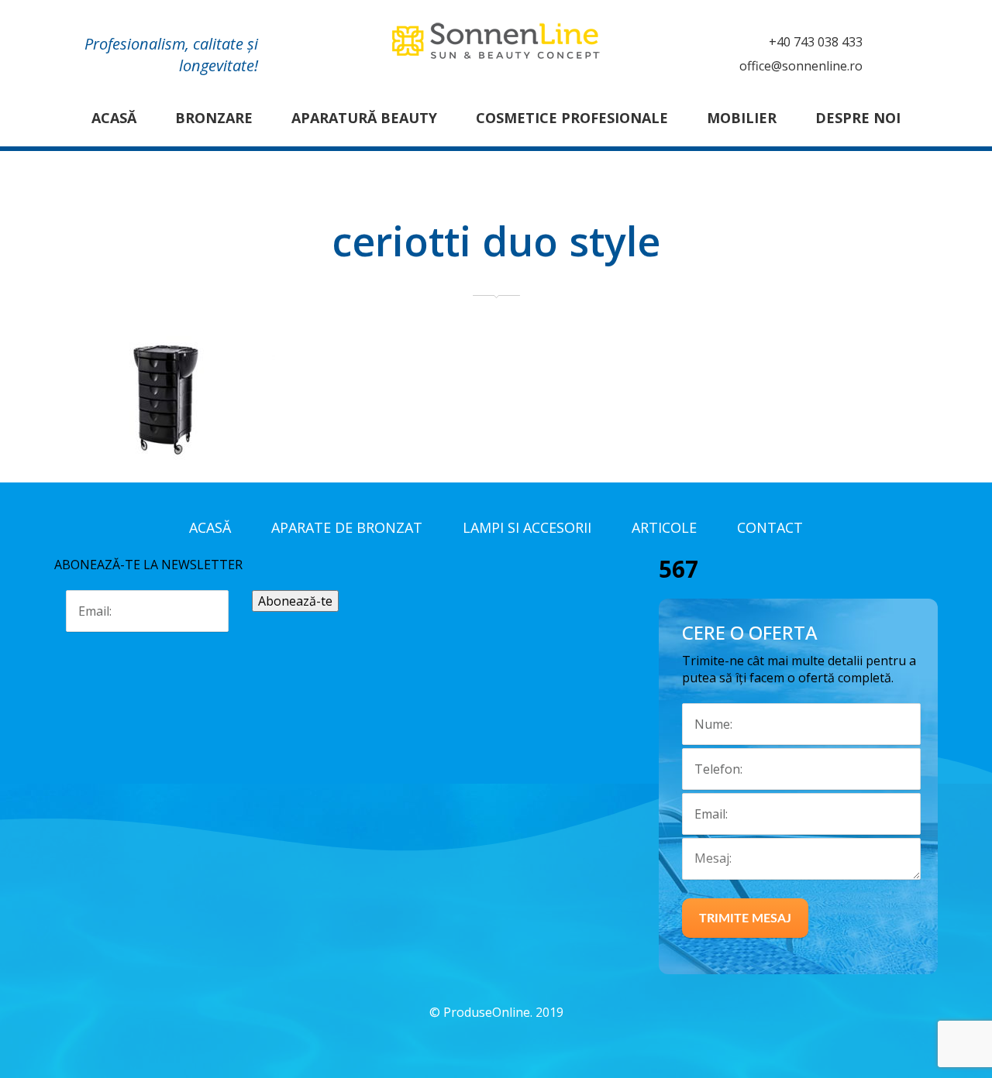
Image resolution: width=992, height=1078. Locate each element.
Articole (664, 527)
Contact (770, 527)
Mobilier (742, 117)
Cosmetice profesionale (572, 117)
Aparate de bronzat (346, 527)
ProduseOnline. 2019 (503, 1012)
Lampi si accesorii (527, 527)
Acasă (113, 117)
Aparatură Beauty (364, 117)
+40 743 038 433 (816, 41)
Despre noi (858, 117)
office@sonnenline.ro (801, 65)
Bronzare (214, 117)
